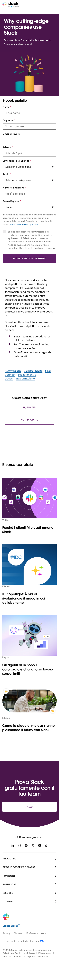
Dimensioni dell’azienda (17, 160)
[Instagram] (19, 846)
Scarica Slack (10, 925)
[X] (32, 846)
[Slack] (10, 4)
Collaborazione (33, 370)
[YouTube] (39, 846)
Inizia (29, 806)
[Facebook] (26, 846)
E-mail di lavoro (12, 133)
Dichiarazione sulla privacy (23, 224)
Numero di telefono (14, 187)
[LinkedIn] (12, 846)
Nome (7, 106)
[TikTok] (46, 846)
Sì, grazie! (29, 407)
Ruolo (7, 174)
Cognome (9, 120)
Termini (18, 933)
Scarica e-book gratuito (29, 258)
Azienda (8, 147)
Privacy (6, 933)
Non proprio (30, 419)
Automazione (13, 370)
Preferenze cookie (36, 933)
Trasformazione (25, 378)
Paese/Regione (12, 201)
